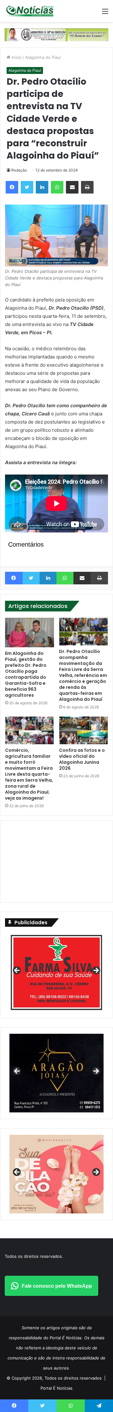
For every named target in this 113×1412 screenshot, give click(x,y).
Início (16, 57)
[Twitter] (27, 187)
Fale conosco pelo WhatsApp (57, 1286)
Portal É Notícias (56, 1388)
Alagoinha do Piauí (43, 57)
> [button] (95, 971)
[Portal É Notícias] (30, 11)
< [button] (17, 971)
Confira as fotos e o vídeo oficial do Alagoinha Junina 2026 (82, 759)
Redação (19, 170)
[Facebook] (12, 187)
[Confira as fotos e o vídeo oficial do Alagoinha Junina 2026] (83, 730)
